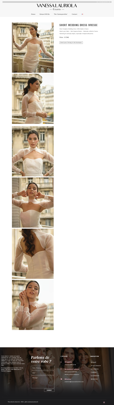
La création (95, 369)
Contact (74, 14)
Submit (49, 390)
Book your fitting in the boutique (71, 42)
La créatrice (95, 375)
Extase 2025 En (45, 14)
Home (33, 14)
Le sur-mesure (96, 365)
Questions (94, 379)
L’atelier (94, 372)
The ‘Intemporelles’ (60, 14)
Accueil (93, 362)
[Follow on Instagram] (104, 402)
